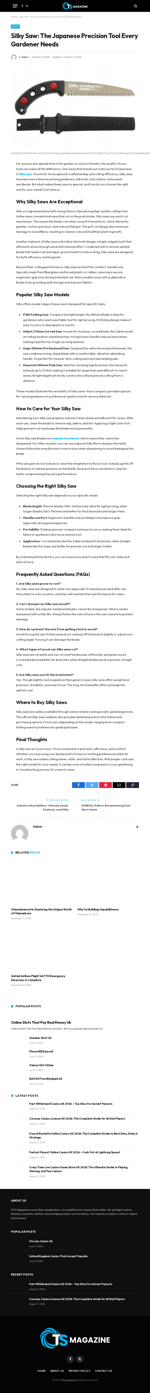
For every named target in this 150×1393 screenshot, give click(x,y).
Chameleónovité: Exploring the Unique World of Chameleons (41, 911)
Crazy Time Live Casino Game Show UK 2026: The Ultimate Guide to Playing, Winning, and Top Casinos (78, 1169)
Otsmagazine (68, 1380)
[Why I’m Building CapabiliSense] (108, 881)
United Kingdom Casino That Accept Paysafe (58, 1256)
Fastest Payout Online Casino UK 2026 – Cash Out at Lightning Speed (74, 1152)
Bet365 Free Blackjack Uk (45, 1078)
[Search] (135, 6)
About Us (57, 1370)
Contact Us (103, 1370)
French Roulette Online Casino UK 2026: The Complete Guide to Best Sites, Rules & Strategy (83, 1135)
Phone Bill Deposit (41, 1051)
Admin (25, 57)
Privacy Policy (80, 1370)
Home (14, 16)
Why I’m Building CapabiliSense (98, 909)
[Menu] (15, 6)
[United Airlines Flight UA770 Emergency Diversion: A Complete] (42, 948)
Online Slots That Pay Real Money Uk (41, 1022)
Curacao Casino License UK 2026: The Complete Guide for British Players (77, 1118)
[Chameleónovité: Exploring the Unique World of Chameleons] (42, 881)
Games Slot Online (41, 1065)
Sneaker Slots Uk (40, 1038)
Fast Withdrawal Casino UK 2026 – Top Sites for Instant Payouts (70, 1104)
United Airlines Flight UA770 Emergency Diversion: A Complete (38, 978)
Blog (15, 26)
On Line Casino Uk (40, 1241)
